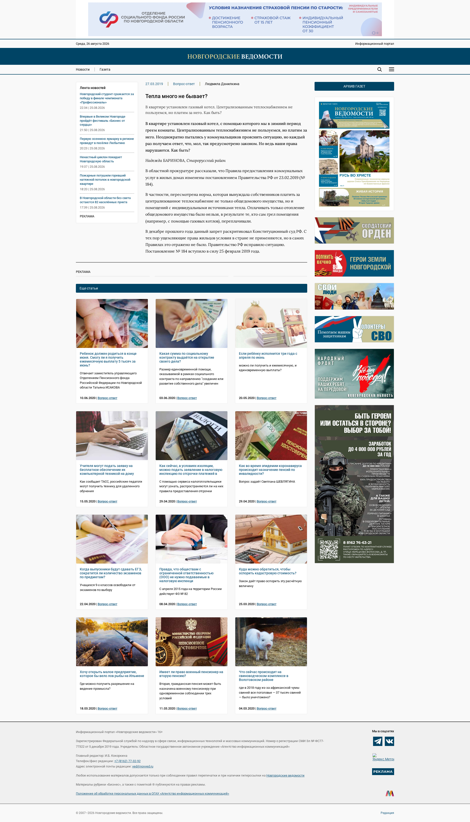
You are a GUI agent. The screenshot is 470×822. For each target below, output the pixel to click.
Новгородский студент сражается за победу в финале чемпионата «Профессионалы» (107, 98)
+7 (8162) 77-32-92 (127, 761)
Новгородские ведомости (285, 775)
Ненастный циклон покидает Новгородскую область (101, 159)
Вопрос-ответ (184, 84)
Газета (105, 69)
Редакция (387, 813)
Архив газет (354, 86)
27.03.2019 (154, 84)
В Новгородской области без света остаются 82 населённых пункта (105, 200)
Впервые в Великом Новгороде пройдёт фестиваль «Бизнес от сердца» (102, 121)
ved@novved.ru (142, 766)
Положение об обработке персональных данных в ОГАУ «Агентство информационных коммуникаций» (152, 793)
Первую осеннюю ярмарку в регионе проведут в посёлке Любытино (107, 141)
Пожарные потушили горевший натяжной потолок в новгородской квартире (105, 180)
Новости (83, 69)
